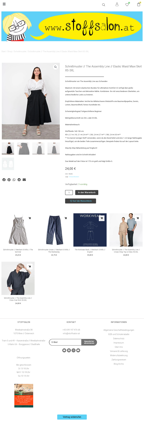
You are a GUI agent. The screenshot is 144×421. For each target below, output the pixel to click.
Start (3, 51)
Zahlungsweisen (119, 360)
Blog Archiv (119, 364)
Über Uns (119, 347)
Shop (9, 51)
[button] (51, 4)
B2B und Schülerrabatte (118, 334)
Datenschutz (118, 338)
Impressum (119, 343)
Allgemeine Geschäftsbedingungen (119, 330)
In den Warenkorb (86, 192)
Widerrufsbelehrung (119, 355)
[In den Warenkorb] (29, 218)
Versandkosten (74, 177)
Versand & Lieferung (119, 351)
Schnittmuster (20, 51)
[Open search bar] (103, 4)
